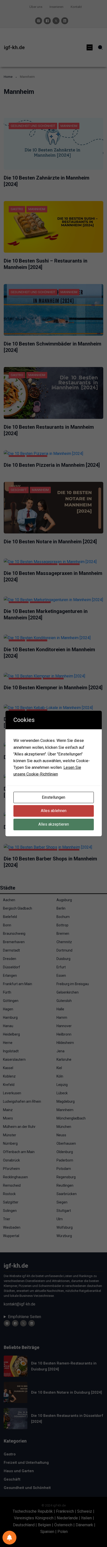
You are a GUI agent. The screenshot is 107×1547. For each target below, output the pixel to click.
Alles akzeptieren (53, 824)
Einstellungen (53, 797)
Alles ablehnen (53, 810)
